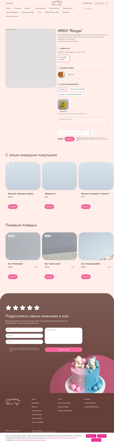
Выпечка (27, 8)
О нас (39, 12)
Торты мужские (68, 8)
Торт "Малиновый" (15, 264)
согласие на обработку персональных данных (25, 348)
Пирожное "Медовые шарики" (21, 194)
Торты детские (41, 8)
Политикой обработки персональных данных (31, 440)
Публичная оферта (37, 430)
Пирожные (17, 8)
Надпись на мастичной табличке (71, 94)
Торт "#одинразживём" (90, 264)
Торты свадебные (12, 12)
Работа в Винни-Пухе (52, 12)
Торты (8, 8)
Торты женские (54, 8)
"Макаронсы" (50, 194)
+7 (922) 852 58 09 (87, 3)
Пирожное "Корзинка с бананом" (95, 194)
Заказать (13, 206)
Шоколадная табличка (79, 88)
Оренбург (10, 3)
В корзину (69, 139)
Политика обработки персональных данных (44, 432)
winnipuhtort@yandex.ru (92, 407)
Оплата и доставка (27, 12)
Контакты (66, 12)
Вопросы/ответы (12, 16)
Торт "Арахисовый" (53, 264)
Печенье (63, 88)
